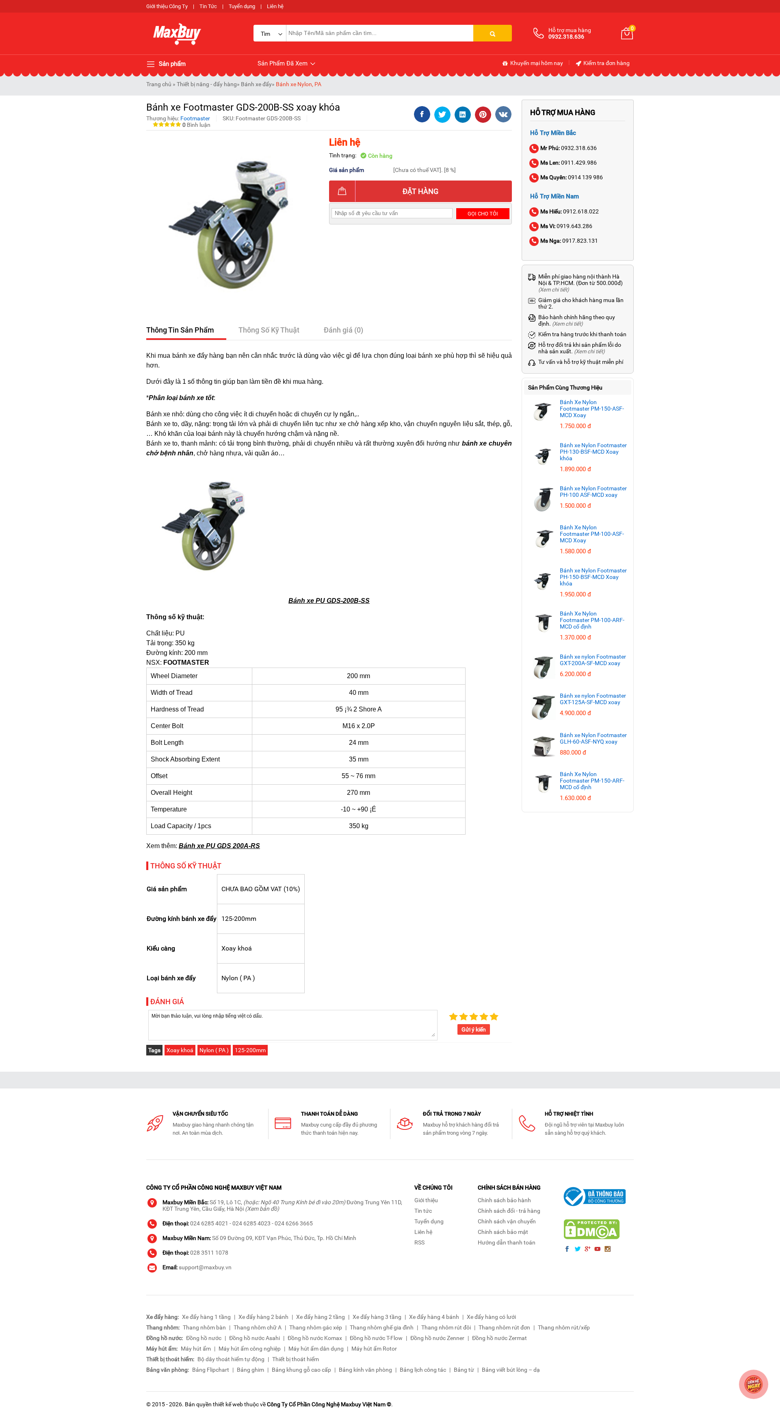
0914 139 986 (571, 177)
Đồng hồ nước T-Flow (376, 1338)
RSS (419, 1242)
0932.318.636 (568, 148)
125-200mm (250, 1050)
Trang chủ (158, 84)
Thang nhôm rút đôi (446, 1327)
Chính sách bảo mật (503, 1232)
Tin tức (423, 1210)
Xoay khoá (180, 1050)
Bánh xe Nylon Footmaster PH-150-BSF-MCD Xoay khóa (593, 577)
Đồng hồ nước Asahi (254, 1338)
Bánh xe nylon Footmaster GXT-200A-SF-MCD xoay (593, 659)
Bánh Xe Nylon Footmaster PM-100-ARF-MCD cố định (592, 620)
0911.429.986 (568, 162)
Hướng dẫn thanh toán (506, 1242)
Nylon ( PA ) (214, 1050)
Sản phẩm (171, 63)
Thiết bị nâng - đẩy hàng (207, 84)
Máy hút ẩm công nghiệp (250, 1348)
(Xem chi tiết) (553, 290)
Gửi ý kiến (474, 1029)
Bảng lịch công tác (423, 1369)
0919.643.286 (566, 226)
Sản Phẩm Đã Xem (283, 63)
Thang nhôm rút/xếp (564, 1327)
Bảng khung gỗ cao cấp (301, 1369)
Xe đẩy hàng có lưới (491, 1317)
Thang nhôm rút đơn (504, 1327)
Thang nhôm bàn (204, 1327)
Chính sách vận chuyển (507, 1221)
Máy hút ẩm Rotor (374, 1348)
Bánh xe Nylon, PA (298, 84)
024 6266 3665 (294, 1223)
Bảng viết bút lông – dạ (511, 1369)
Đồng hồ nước (203, 1338)
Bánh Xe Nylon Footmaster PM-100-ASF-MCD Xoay (592, 534)
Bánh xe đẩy (256, 84)
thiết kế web (228, 1404)
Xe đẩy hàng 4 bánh (434, 1317)
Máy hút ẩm (196, 1348)
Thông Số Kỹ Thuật (268, 330)
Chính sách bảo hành (504, 1200)
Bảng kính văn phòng (365, 1369)
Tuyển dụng (242, 6)
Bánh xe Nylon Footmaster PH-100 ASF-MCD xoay (593, 491)
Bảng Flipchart (210, 1369)
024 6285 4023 (251, 1223)
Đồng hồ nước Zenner (437, 1338)
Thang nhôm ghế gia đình (382, 1327)
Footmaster (195, 118)
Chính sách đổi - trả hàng (509, 1210)
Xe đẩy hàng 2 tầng (320, 1317)
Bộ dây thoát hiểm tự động (230, 1359)
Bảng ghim (250, 1369)
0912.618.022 (569, 211)
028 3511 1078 (209, 1252)
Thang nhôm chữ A (258, 1327)
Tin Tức (208, 6)
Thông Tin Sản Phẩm (180, 330)
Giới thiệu (426, 1200)
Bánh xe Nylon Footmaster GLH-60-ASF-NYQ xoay (593, 738)
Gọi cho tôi (483, 214)
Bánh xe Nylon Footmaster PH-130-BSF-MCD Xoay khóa (593, 451)
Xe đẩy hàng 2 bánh (263, 1317)
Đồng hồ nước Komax (315, 1338)
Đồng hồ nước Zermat (499, 1338)
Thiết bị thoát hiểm (295, 1359)
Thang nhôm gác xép (315, 1327)
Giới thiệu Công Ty (167, 6)
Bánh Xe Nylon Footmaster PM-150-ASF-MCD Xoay (592, 408)
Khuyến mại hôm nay (536, 63)
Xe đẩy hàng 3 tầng (377, 1317)
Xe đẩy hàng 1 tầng (206, 1317)
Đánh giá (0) (343, 330)
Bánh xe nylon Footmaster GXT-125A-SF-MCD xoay (593, 698)
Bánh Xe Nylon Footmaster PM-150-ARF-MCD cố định (592, 780)
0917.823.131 (569, 240)
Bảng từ (464, 1369)
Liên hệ (275, 6)
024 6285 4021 (209, 1223)
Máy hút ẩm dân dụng (316, 1348)
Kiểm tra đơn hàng (606, 63)
